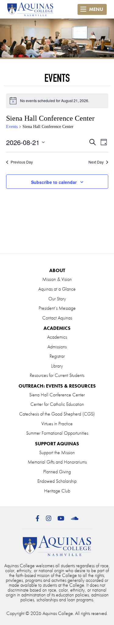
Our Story (57, 298)
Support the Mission (57, 452)
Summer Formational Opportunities (57, 433)
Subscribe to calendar (54, 182)
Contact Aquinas (57, 318)
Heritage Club (57, 491)
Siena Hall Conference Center (57, 395)
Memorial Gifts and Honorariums (57, 462)
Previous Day (22, 162)
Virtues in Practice (57, 423)
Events (12, 126)
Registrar (57, 356)
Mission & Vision (57, 279)
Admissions (57, 347)
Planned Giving (57, 471)
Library (57, 366)
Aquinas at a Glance (57, 289)
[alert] (57, 100)
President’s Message (57, 308)
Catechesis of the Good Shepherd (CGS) (57, 414)
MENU (95, 9)
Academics (57, 337)
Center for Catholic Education (57, 404)
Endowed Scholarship (57, 481)
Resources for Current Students (57, 375)
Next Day (96, 162)
